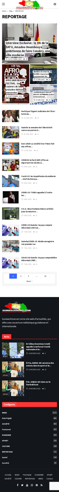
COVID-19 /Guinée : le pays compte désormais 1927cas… (36, 226)
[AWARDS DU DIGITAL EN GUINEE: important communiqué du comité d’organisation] (43, 74)
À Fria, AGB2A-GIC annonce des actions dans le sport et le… (40, 364)
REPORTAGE (29, 451)
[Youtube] (27, 485)
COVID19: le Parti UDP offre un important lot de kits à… (34, 161)
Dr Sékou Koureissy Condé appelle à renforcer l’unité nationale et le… (38, 347)
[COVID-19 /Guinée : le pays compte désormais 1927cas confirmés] (10, 230)
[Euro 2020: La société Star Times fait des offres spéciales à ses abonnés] (10, 148)
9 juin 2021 (28, 150)
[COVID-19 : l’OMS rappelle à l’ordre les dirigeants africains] (10, 197)
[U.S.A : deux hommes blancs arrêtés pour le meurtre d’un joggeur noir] (10, 214)
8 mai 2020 (27, 167)
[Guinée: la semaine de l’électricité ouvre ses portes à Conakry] (10, 132)
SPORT (5, 375)
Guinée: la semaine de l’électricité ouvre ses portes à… (36, 128)
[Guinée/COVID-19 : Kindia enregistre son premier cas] (10, 246)
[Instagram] (32, 485)
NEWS (5, 356)
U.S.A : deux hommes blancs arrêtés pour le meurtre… (37, 210)
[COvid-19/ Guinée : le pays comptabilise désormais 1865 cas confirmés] (10, 262)
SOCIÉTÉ (29, 424)
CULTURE (29, 446)
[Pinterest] (36, 485)
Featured (29, 429)
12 (45, 276)
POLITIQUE (29, 418)
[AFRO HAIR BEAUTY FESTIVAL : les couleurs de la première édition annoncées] (15, 84)
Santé (29, 457)
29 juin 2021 (28, 134)
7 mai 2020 (27, 232)
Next (29, 281)
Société (29, 463)
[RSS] (41, 485)
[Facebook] (17, 485)
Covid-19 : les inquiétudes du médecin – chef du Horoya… (38, 177)
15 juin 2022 (28, 118)
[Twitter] (22, 485)
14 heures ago (34, 353)
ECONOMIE (29, 435)
